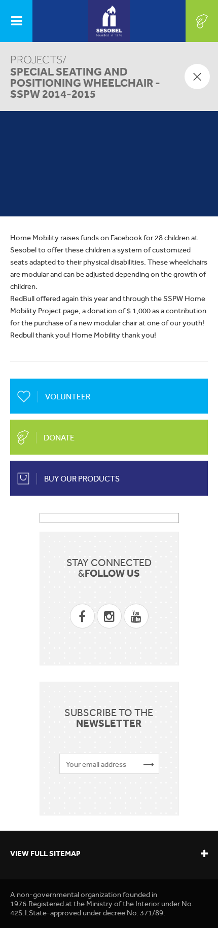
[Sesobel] (109, 21)
